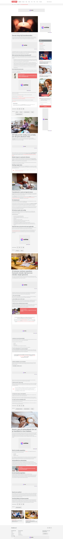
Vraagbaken (12, 533)
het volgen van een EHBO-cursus (23, 97)
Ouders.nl (14, 528)
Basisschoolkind (18, 507)
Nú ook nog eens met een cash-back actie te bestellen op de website (25, 321)
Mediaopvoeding (14, 519)
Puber (34, 1)
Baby (26, 1)
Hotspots (40, 1)
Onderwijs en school (28, 519)
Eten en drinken (41, 42)
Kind (31, 1)
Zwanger (23, 1)
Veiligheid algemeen (19, 114)
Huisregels (19, 531)
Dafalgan (26, 451)
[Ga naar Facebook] (48, 528)
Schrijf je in (45, 106)
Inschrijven (45, 533)
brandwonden (14, 101)
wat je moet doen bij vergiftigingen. (20, 98)
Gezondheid (18, 4)
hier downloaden (20, 96)
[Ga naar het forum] (49, 2)
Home (12, 4)
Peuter (29, 1)
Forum (37, 1)
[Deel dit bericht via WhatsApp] (21, 109)
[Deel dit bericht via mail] (23, 109)
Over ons (12, 536)
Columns (12, 534)
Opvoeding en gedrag (21, 74)
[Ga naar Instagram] (51, 528)
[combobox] (45, 102)
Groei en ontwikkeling (42, 45)
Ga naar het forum (45, 95)
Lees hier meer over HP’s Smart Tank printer (23, 355)
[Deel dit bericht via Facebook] (17, 109)
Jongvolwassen (41, 46)
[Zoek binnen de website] (47, 2)
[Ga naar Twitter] (49, 528)
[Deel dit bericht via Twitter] (19, 109)
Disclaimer (19, 532)
